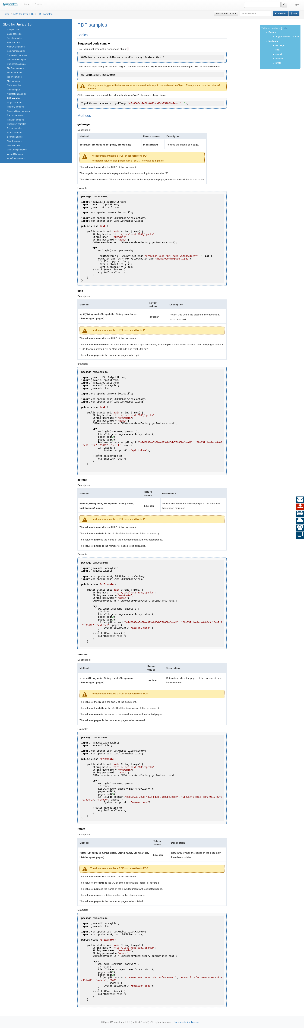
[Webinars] (300, 535)
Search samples (15, 137)
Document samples (16, 64)
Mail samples (13, 81)
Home (26, 4)
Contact (39, 4)
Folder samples (14, 72)
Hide (285, 28)
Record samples (15, 115)
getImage (280, 45)
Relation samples (15, 120)
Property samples (15, 107)
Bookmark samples (16, 51)
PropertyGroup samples (18, 111)
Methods (273, 41)
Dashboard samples (16, 59)
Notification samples (16, 94)
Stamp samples (14, 132)
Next (295, 13)
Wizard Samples (15, 154)
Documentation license (186, 1022)
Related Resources (225, 13)
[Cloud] (300, 521)
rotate (278, 63)
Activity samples (14, 38)
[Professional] (300, 514)
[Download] (300, 507)
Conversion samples (17, 55)
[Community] (300, 528)
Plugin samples (14, 102)
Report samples (14, 128)
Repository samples (16, 124)
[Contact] (300, 500)
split (277, 50)
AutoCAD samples (16, 47)
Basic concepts (14, 34)
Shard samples (14, 141)
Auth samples (13, 42)
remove (279, 58)
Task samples (13, 145)
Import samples (14, 77)
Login (296, 4)
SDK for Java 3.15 (23, 13)
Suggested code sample (287, 36)
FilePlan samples (15, 68)
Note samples (13, 89)
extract (279, 54)
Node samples (14, 85)
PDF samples (44, 13)
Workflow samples (15, 158)
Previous (281, 13)
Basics (272, 32)
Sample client (13, 29)
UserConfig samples (17, 149)
